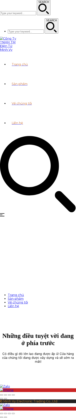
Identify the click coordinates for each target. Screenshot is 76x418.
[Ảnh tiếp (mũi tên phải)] (5, 398)
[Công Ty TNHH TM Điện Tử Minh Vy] (9, 50)
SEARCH (43, 2)
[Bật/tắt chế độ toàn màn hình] (9, 395)
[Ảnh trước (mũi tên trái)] (1, 398)
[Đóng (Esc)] (1, 395)
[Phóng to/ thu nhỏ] (13, 395)
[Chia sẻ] (5, 395)
